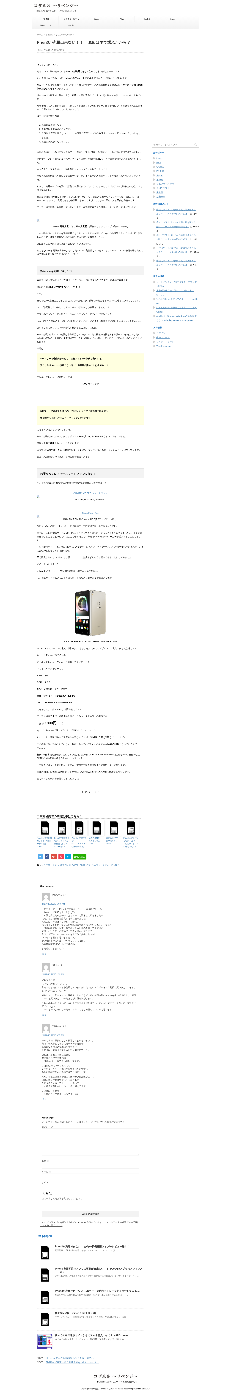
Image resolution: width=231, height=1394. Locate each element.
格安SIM (64, 865)
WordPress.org (163, 346)
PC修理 (46, 19)
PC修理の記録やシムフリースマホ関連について (116, 1382)
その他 (71, 25)
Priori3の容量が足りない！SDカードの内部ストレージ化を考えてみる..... (130, 844)
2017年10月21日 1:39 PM (53, 974)
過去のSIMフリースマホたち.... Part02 (96, 841)
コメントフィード (165, 341)
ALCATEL (74, 865)
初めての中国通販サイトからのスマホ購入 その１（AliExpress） (93, 1335)
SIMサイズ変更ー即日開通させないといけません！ (72, 1362)
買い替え (114, 865)
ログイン (160, 333)
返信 (44, 954)
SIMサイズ (85, 865)
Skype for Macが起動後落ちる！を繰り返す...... (70, 1358)
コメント (47, 1127)
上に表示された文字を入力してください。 (62, 1198)
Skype (172, 19)
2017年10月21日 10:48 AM (53, 904)
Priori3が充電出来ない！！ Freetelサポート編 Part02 (44, 842)
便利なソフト (46, 25)
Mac (122, 19)
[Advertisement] (90, 397)
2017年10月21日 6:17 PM (53, 1035)
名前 (45, 1161)
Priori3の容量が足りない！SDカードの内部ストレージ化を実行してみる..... (97, 1291)
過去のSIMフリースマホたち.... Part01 (113, 841)
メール (46, 1171)
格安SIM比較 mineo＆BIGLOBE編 (75, 1313)
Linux (96, 19)
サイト (45, 1182)
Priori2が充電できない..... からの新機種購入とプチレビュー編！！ (61, 842)
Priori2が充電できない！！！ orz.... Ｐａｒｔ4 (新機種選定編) (79, 842)
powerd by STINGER (141, 1389)
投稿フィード (163, 337)
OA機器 (147, 19)
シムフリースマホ (71, 19)
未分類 (159, 192)
